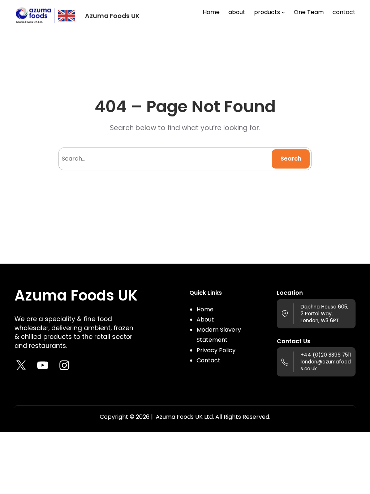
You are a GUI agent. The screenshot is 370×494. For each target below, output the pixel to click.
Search (290, 158)
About (205, 319)
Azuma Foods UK (112, 16)
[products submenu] (283, 12)
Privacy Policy (216, 350)
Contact (208, 360)
